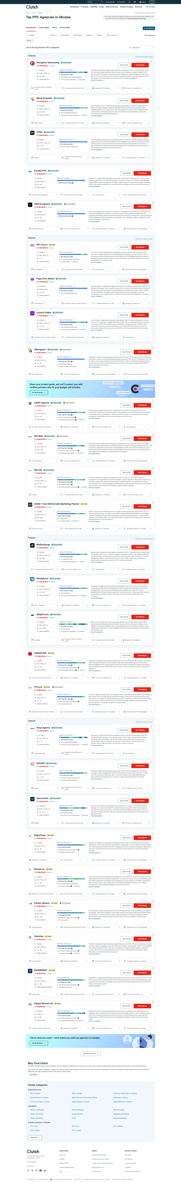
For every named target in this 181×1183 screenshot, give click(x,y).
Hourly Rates (77, 35)
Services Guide (65, 27)
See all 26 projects (96, 816)
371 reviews (51, 66)
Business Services (112, 7)
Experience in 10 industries (102, 823)
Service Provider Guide (132, 1171)
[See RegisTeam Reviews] (41, 838)
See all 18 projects (94, 521)
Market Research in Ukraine (39, 1097)
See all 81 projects (96, 116)
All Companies (31, 27)
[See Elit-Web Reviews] (41, 439)
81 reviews (51, 101)
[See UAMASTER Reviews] (41, 656)
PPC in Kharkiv (118, 1126)
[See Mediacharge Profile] (32, 545)
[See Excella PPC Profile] (30, 171)
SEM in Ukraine (77, 1093)
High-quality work (37, 374)
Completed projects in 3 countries (136, 961)
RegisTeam (40, 835)
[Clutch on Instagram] (36, 1170)
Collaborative (36, 994)
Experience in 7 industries (102, 528)
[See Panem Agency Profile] (30, 904)
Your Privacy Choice (42, 1179)
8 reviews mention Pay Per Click (72, 894)
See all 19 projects (94, 887)
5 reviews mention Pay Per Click (74, 269)
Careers (61, 1159)
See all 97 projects (96, 632)
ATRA (39, 132)
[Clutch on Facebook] (28, 1170)
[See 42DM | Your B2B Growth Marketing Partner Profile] (30, 504)
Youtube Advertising (120, 1118)
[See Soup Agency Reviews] (43, 730)
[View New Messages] (135, 2)
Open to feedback (39, 605)
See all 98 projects (94, 670)
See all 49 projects (96, 149)
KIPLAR (38, 470)
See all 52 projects (94, 418)
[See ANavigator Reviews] (41, 352)
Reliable (36, 823)
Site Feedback (31, 1162)
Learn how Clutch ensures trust (136, 18)
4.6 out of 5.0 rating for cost (133, 88)
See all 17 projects (96, 330)
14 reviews (51, 548)
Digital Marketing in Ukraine (122, 1102)
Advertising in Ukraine (120, 1097)
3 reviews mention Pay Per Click (41, 1028)
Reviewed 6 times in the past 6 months (43, 88)
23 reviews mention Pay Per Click (73, 195)
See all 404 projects (97, 598)
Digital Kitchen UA (43, 1003)
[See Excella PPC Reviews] (41, 173)
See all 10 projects (94, 954)
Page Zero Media (45, 278)
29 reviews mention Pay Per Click (41, 427)
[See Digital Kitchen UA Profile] (30, 1004)
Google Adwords (77, 1114)
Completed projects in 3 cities (133, 788)
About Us (62, 1155)
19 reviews (49, 872)
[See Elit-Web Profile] (30, 437)
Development (74, 7)
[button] (54, 35)
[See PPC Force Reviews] (43, 247)
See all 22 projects (96, 779)
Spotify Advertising (36, 1118)
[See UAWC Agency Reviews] (41, 405)
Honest (36, 788)
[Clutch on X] (32, 1170)
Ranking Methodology (66, 1167)
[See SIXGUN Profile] (32, 764)
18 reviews (49, 507)
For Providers (121, 2)
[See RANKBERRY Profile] (30, 971)
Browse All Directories (99, 1155)
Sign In (144, 2)
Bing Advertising (118, 1110)
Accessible (37, 640)
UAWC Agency (41, 402)
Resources (138, 7)
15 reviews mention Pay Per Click (74, 337)
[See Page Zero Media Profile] (32, 279)
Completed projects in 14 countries (105, 461)
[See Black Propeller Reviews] (43, 101)
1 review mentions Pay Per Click (72, 528)
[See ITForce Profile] (30, 687)
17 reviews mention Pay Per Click (73, 495)
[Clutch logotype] (32, 7)
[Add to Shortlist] (151, 61)
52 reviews (49, 406)
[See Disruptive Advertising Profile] (32, 63)
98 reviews (49, 656)
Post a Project (150, 7)
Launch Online (43, 312)
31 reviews (49, 473)
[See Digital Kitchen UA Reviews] (41, 1006)
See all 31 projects (94, 487)
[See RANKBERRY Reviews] (41, 973)
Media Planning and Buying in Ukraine (84, 1097)
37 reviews (51, 731)
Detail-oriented (38, 123)
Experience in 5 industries (70, 1028)
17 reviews (51, 316)
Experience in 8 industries (132, 303)
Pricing (54, 27)
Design (101, 7)
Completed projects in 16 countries (135, 605)
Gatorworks (42, 798)
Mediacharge (43, 544)
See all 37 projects (96, 745)
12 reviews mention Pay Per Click (73, 712)
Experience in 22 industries (72, 605)
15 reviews (51, 282)
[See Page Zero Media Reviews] (43, 281)
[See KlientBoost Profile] (32, 579)
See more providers (89, 1053)
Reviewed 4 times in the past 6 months (73, 640)
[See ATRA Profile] (32, 133)
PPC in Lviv (75, 1126)
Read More (33, 1075)
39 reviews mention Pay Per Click (41, 678)
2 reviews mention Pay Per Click (74, 823)
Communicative (38, 303)
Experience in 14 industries (132, 640)
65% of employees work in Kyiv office (137, 374)
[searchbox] (37, 35)
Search (90, 2)
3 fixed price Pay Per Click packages (137, 229)
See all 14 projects (96, 562)
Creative (34, 495)
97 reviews (51, 617)
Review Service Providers (100, 1159)
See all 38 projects (94, 367)
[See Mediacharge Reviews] (43, 547)
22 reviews (51, 766)
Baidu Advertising (78, 1110)
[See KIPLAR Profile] (30, 470)
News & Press (64, 1163)
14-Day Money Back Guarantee (102, 1163)
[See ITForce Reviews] (41, 690)
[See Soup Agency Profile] (32, 728)
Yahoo (74, 1118)
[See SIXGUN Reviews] (43, 766)
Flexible (36, 157)
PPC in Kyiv (34, 1126)
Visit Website (140, 65)
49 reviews (51, 135)
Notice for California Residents (63, 1179)
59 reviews (49, 207)
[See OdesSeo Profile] (30, 937)
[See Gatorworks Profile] (32, 799)
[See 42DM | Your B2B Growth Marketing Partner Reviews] (41, 507)
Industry (89, 35)
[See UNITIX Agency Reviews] (41, 207)
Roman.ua (39, 869)
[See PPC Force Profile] (32, 245)
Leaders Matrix (44, 27)
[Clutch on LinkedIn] (44, 1170)
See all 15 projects (96, 296)
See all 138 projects (94, 918)
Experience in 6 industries (70, 961)
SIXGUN (40, 763)
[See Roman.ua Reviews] (41, 872)
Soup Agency (43, 727)
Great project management (40, 195)
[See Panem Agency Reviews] (41, 906)
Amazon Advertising (37, 1110)
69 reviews (49, 838)
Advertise (128, 1167)
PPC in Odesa (76, 1130)
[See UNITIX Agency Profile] (30, 204)
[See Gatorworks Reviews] (43, 801)
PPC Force (41, 244)
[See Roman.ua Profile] (30, 870)
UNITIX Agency (42, 204)
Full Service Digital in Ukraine (40, 1102)
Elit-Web (38, 436)
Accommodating (37, 461)
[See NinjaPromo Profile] (32, 615)
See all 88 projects (94, 453)
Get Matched (150, 28)
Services (53, 35)
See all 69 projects (94, 853)
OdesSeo (39, 936)
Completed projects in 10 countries (105, 229)
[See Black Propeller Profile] (32, 99)
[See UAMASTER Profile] (30, 654)
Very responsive (99, 195)
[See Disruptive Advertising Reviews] (43, 65)
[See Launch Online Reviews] (43, 315)
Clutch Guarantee (130, 1163)
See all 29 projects (94, 186)
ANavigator (40, 349)
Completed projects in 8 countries (136, 195)
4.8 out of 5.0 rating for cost (103, 605)
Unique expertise (37, 927)
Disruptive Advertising (47, 62)
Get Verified (128, 1159)
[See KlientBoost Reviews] (43, 581)
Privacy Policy (31, 1179)
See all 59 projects (94, 221)
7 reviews (50, 248)
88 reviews (49, 439)
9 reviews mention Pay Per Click (43, 569)
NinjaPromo (42, 614)
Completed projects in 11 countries (137, 678)
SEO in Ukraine (35, 1093)
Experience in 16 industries (70, 427)
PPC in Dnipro (35, 1130)
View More (33, 1137)
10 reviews (49, 939)
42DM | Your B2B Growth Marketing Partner (56, 504)
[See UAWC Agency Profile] (30, 403)
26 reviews (51, 801)
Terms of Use (77, 1179)
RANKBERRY (40, 970)
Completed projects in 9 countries (136, 528)
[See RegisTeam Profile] (30, 836)
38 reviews (49, 352)
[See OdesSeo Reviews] (41, 939)
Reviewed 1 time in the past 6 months (75, 303)
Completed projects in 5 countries (104, 894)
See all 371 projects (97, 80)
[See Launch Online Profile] (32, 313)
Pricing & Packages (126, 7)
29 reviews (49, 174)
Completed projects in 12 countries (105, 860)
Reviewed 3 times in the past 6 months (73, 157)
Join (152, 2)
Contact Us (30, 1166)
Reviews (99, 35)
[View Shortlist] (129, 2)
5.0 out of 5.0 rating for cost (103, 427)
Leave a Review (110, 2)
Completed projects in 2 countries (135, 157)
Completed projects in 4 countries (135, 569)
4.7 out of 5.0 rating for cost (133, 123)
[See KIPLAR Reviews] (41, 473)
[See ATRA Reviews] (43, 135)
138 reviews (49, 906)
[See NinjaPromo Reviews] (43, 617)
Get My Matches (37, 392)
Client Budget (65, 35)
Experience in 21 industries (102, 88)
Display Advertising (36, 1114)
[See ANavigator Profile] (30, 350)
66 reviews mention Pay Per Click (74, 123)
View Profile (124, 65)
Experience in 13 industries (102, 157)
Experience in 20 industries (102, 123)
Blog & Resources (98, 1167)
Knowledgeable (38, 269)
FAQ (60, 1171)
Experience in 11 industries (102, 495)
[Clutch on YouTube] (40, 1170)
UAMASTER (40, 653)
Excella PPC (40, 170)
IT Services (85, 7)
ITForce (38, 687)
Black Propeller (44, 98)
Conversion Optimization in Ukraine (125, 1093)
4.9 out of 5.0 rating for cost (71, 229)
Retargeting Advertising (121, 1114)
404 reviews (51, 582)
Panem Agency (42, 903)
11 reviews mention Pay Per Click (104, 303)
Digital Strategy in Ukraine (80, 1102)
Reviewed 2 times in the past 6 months (43, 712)
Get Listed (128, 1155)
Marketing (93, 7)
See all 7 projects (96, 262)
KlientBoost (42, 578)
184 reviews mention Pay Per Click (74, 88)
